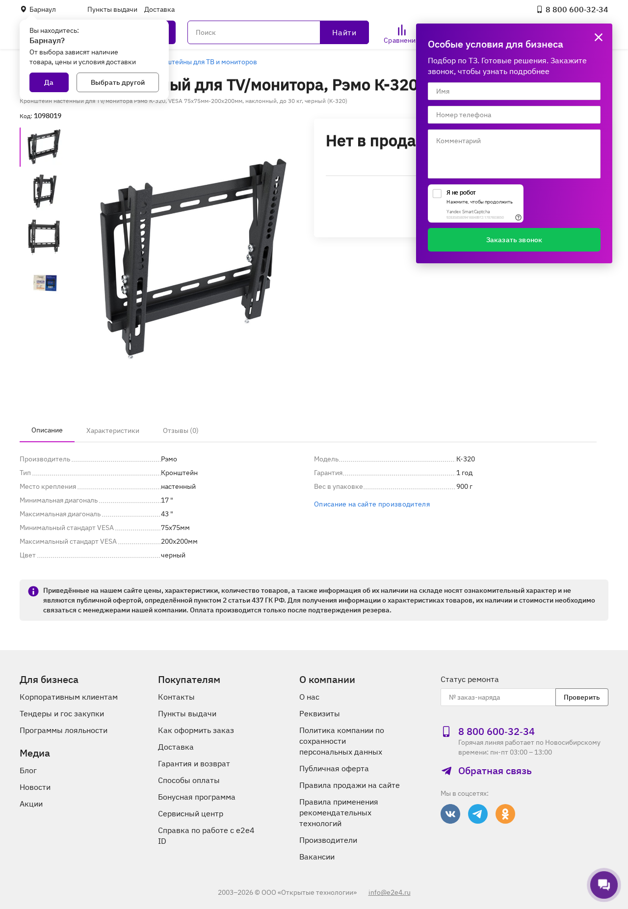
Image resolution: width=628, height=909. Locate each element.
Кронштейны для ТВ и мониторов (203, 61)
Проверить (582, 697)
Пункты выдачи (112, 9)
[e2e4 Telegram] (478, 814)
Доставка (159, 9)
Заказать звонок (514, 239)
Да (48, 82)
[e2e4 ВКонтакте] (450, 814)
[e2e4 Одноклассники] (505, 814)
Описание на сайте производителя (372, 504)
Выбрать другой (118, 82)
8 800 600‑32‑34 (577, 9)
